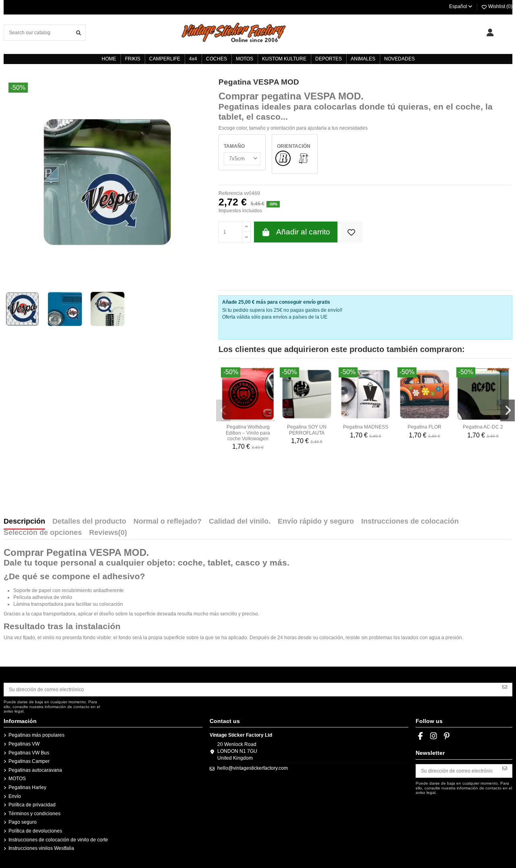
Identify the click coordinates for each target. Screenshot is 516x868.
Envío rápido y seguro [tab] (316, 521)
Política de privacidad (32, 805)
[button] (223, 410)
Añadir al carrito (303, 232)
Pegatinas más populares (36, 735)
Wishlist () (499, 6)
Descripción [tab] (24, 521)
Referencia (230, 193)
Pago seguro (22, 822)
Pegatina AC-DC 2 (483, 427)
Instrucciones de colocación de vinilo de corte (58, 840)
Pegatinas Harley (27, 787)
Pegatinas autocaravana (35, 770)
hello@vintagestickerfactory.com (252, 768)
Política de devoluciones (35, 831)
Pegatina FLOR (424, 427)
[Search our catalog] (78, 32)
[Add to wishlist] (351, 232)
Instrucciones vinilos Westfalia (41, 848)
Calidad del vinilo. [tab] (239, 521)
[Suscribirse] (504, 686)
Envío (14, 796)
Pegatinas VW (24, 744)
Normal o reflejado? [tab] (167, 521)
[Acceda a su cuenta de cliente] (490, 33)
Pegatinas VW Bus (28, 753)
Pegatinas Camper (29, 761)
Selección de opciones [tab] (43, 533)
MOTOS (17, 778)
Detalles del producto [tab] (89, 521)
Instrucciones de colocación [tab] (410, 521)
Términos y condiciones (34, 813)
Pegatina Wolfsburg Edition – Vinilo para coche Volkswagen (248, 432)
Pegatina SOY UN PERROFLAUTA (307, 429)
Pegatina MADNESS (365, 427)
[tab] (108, 534)
